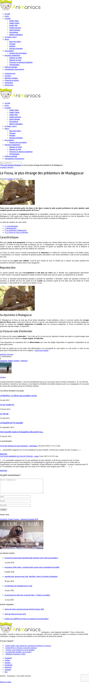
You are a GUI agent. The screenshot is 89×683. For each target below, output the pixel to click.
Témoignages (14, 65)
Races (7, 39)
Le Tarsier (4, 413)
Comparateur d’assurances (14, 69)
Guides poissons (15, 28)
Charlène (9, 179)
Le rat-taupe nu (7, 404)
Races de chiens (15, 41)
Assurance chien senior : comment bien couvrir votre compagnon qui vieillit (32, 567)
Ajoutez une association (18, 53)
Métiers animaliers (16, 34)
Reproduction (10, 228)
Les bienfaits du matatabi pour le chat (18, 586)
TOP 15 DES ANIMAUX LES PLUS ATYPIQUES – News (19, 456)
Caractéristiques (11, 226)
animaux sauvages (6, 354)
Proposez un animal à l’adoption (21, 62)
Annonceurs (9, 85)
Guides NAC (13, 25)
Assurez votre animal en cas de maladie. (20, 650)
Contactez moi (10, 73)
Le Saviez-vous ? (11, 37)
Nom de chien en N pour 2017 (15, 614)
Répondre (3, 454)
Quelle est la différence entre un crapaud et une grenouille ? (27, 619)
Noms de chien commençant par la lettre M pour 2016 (24, 609)
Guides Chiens (14, 23)
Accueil (3, 165)
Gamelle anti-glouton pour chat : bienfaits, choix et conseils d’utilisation (31, 576)
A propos (8, 76)
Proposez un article (12, 80)
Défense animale (11, 67)
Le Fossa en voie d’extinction (16, 232)
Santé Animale (14, 30)
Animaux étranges (16, 48)
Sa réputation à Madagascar (16, 230)
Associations (9, 51)
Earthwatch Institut (41, 350)
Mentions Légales (11, 78)
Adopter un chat (15, 60)
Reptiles (12, 46)
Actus (7, 16)
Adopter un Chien (15, 58)
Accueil (7, 14)
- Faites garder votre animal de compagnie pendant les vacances (28, 646)
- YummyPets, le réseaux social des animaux (21, 648)
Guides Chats (14, 21)
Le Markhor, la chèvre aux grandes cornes (18, 395)
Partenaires (9, 83)
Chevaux (12, 44)
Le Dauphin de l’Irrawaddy (11, 422)
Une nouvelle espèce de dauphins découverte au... (22, 432)
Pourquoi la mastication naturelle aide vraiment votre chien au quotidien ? (31, 558)
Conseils (8, 18)
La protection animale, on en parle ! (18, 652)
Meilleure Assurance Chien (15, 654)
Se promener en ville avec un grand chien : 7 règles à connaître (27, 595)
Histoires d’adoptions (12, 55)
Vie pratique (13, 32)
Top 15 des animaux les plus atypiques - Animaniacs (19, 446)
